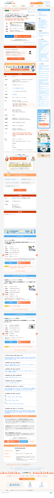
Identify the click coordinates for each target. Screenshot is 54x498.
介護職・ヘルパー (7, 364)
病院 (5, 382)
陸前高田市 (23, 357)
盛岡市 (5, 357)
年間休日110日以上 (9, 411)
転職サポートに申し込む (36, 3)
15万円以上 (6, 400)
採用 (22, 490)
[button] (20, 190)
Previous (3, 255)
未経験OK (26, 410)
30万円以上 (17, 400)
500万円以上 (22, 403)
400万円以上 (18, 403)
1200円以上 (13, 396)
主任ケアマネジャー (24, 364)
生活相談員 (11, 364)
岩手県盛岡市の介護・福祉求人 (43, 15)
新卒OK (12, 412)
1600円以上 (20, 396)
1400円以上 (17, 396)
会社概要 (11, 490)
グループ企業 (26, 490)
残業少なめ (14, 412)
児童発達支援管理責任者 (17, 469)
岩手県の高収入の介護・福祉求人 (43, 79)
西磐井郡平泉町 (31, 358)
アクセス (14, 490)
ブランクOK (20, 411)
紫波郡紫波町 (18, 358)
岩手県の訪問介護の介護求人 (42, 40)
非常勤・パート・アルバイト (19, 377)
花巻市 (13, 357)
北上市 (15, 357)
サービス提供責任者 (30, 364)
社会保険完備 (31, 412)
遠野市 (18, 357)
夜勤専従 (6, 410)
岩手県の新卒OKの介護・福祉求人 (43, 92)
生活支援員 (16, 365)
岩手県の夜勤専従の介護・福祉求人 (43, 65)
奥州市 (31, 357)
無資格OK (14, 371)
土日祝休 (14, 411)
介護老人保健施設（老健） (11, 388)
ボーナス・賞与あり (26, 412)
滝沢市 (15, 358)
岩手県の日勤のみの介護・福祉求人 (43, 83)
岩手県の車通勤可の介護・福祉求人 (43, 68)
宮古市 (8, 357)
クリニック (7, 382)
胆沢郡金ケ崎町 (27, 358)
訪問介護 (6, 388)
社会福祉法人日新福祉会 (7, 280)
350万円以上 (14, 403)
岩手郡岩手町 (12, 358)
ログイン (47, 3)
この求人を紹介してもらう (18, 158)
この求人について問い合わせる (23, 36)
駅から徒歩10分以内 (10, 410)
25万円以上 (13, 400)
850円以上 (6, 396)
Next (37, 255)
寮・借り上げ (18, 410)
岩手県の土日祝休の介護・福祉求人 (43, 82)
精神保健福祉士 (10, 371)
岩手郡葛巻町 (7, 358)
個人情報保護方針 (30, 490)
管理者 (19, 365)
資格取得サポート (24, 411)
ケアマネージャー (18, 364)
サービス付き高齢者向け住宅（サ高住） (25, 388)
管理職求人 (30, 410)
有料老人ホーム (17, 388)
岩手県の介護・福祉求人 (42, 14)
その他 (18, 382)
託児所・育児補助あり (20, 412)
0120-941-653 (21, 448)
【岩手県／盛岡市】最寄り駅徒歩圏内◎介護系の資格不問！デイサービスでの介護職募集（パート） (19, 243)
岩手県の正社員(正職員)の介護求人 (43, 32)
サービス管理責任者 (24, 469)
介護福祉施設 (12, 382)
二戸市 (28, 357)
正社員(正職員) (14, 94)
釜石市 (26, 357)
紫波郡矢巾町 (22, 358)
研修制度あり (29, 411)
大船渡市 (10, 357)
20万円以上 (9, 400)
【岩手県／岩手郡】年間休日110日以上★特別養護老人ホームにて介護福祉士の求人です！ (19, 321)
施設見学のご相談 (9, 36)
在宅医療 (15, 382)
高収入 (5, 411)
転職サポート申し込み (27, 478)
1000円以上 (9, 396)
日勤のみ (17, 411)
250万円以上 (6, 403)
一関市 (20, 357)
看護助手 (15, 364)
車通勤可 (15, 410)
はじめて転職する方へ (43, 126)
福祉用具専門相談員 (11, 365)
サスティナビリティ (19, 490)
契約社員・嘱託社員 (12, 377)
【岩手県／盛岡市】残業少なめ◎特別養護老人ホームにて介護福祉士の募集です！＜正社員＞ (19, 282)
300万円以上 (10, 403)
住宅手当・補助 (23, 410)
